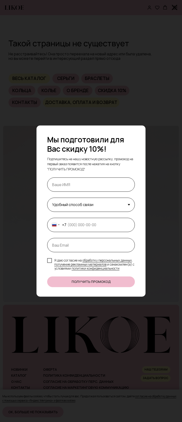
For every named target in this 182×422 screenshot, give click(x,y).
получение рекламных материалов (80, 264)
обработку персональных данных (107, 260)
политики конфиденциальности (95, 268)
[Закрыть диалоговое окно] (174, 7)
